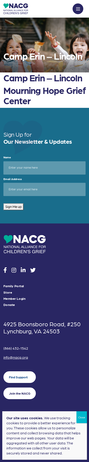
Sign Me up (13, 206)
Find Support (18, 377)
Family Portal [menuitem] (13, 286)
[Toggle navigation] (78, 8)
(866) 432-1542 (15, 348)
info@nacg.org (15, 357)
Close (81, 417)
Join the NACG (19, 393)
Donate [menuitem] (9, 304)
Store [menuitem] (7, 292)
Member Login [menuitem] (14, 298)
